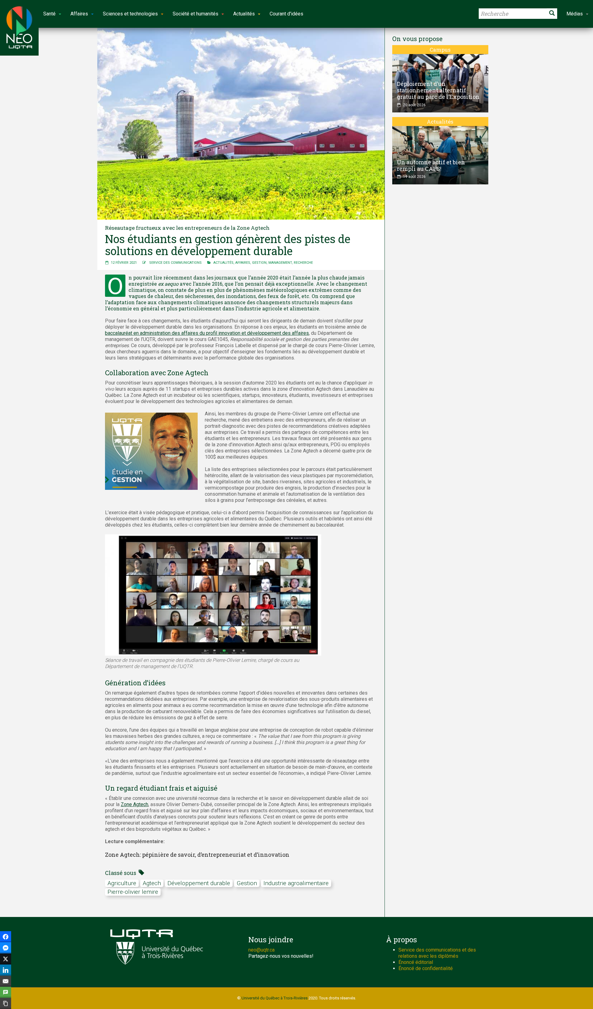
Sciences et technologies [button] (130, 14)
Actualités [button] (244, 14)
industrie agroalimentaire (296, 883)
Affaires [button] (79, 14)
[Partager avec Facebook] (5, 936)
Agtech (152, 883)
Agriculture (121, 883)
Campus (440, 49)
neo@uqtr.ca (261, 950)
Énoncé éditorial (415, 962)
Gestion (259, 263)
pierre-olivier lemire (132, 891)
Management (280, 263)
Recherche (303, 263)
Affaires (242, 263)
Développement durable (198, 883)
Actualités (223, 263)
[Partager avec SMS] (5, 992)
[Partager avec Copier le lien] (5, 1003)
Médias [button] (574, 14)
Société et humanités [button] (195, 14)
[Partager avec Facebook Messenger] (5, 947)
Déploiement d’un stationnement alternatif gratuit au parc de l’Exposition (438, 90)
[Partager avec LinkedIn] (5, 970)
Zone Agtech (134, 804)
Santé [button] (49, 14)
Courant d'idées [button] (286, 14)
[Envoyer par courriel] (5, 981)
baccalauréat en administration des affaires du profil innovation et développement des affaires (207, 333)
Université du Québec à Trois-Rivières (275, 998)
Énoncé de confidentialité (425, 968)
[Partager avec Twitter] (5, 959)
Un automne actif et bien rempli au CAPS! (431, 165)
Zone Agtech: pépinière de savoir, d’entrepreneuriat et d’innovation (197, 854)
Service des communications (175, 263)
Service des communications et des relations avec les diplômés (437, 953)
